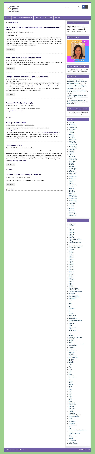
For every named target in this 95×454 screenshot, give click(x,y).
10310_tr (71, 234)
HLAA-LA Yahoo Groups (20, 449)
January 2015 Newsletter (16, 123)
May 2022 (71, 171)
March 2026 (72, 124)
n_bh (70, 364)
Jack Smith (71, 354)
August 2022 (72, 170)
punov (70, 399)
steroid (70, 418)
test (70, 426)
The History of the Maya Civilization (78, 430)
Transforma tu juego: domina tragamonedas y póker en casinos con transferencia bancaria (77, 81)
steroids (71, 420)
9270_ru (71, 281)
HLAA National (8, 449)
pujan (70, 398)
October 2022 (72, 168)
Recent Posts (72, 404)
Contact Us (38, 17)
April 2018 (71, 186)
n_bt (70, 366)
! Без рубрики (72, 224)
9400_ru (71, 286)
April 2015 (71, 210)
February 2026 (72, 126)
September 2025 (73, 127)
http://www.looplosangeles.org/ (51, 132)
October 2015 (72, 200)
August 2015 (72, 203)
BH (69, 301)
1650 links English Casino (75, 242)
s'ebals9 (71, 411)
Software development (74, 415)
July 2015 (71, 205)
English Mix (71, 323)
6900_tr (71, 251)
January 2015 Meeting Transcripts (19, 103)
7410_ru (71, 259)
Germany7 (71, 339)
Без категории (72, 440)
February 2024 (72, 158)
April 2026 (71, 122)
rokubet (71, 410)
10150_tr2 (72, 232)
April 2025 (71, 136)
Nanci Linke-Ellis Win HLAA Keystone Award (23, 58)
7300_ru (71, 256)
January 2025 (72, 141)
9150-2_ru (72, 279)
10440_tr (71, 236)
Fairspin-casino (73, 327)
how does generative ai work (76, 344)
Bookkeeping (72, 308)
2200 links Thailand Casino (75, 246)
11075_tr (71, 241)
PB (69, 379)
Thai (70, 428)
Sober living (72, 413)
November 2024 (73, 144)
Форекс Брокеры (73, 442)
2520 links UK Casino (74, 247)
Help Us (71, 340)
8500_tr (71, 266)
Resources (57, 17)
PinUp (70, 389)
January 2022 (72, 175)
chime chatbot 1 (73, 318)
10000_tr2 (72, 230)
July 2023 (71, 163)
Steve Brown (72, 421)
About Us (7, 17)
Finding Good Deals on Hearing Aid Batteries (23, 175)
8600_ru (71, 268)
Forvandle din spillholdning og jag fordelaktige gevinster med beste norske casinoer (77, 102)
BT (69, 310)
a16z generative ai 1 (74, 290)
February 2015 (72, 213)
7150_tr (71, 252)
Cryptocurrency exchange (75, 320)
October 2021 (72, 178)
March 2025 (72, 137)
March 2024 (72, 156)
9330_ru (71, 285)
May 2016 (71, 188)
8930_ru (71, 276)
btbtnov (71, 312)
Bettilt (70, 300)
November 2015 (73, 198)
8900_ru (71, 273)
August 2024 (72, 149)
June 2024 (71, 151)
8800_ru (71, 271)
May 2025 (71, 134)
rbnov (70, 401)
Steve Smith (72, 423)
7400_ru (71, 257)
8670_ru (71, 269)
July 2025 (71, 131)
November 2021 (73, 176)
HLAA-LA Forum (47, 17)
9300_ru (71, 283)
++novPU (71, 225)
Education (71, 322)
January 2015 (72, 215)
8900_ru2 (71, 274)
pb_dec (71, 381)
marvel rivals (72, 359)
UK (69, 435)
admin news (72, 293)
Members (28, 32)
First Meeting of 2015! (15, 145)
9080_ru (71, 278)
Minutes (10, 117)
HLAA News (82, 66)
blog (70, 306)
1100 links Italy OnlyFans (75, 239)
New (70, 372)
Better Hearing (72, 298)
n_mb (70, 369)
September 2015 (73, 202)
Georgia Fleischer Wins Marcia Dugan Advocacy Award (27, 77)
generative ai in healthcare (75, 337)
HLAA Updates (84, 108)
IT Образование (72, 350)
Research (71, 406)
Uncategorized (72, 437)
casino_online (72, 315)
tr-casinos (71, 431)
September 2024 (73, 148)
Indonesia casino (73, 345)
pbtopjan (71, 384)
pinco (70, 388)
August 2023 (72, 161)
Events (14, 17)
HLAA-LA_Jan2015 (11, 130)
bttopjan (71, 313)
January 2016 (72, 195)
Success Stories (73, 425)
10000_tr (71, 229)
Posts (70, 393)
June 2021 (71, 183)
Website (71, 438)
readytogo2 (72, 403)
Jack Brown (72, 352)
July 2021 (71, 181)
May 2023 (71, 165)
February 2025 (72, 139)
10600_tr (71, 237)
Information (10, 189)
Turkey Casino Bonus (74, 433)
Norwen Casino (73, 377)
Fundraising (71, 333)
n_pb (70, 371)
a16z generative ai (73, 288)
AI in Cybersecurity (73, 295)
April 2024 (71, 154)
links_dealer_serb (73, 357)
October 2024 (72, 146)
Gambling (71, 335)
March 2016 (72, 192)
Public (70, 396)
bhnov (70, 305)
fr (69, 332)
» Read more (10, 49)
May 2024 (71, 153)
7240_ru (71, 254)
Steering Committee (74, 416)
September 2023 (73, 159)
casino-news (72, 317)
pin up (70, 386)
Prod (70, 394)
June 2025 (71, 132)
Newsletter (31, 125)
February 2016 (72, 193)
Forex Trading (72, 330)
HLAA (70, 342)
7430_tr (71, 261)
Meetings (28, 105)
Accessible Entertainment (25, 17)
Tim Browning (21, 32)
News (32, 32)
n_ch (70, 367)
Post (70, 391)
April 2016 (71, 190)
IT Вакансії (71, 349)
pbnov (70, 382)
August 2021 (72, 180)
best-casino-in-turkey (74, 296)
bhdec (70, 303)
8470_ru (71, 264)
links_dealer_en (73, 355)
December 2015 (73, 197)
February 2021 (72, 185)
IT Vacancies (72, 347)
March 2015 (72, 212)
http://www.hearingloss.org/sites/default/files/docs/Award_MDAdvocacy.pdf (38, 85)
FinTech (71, 328)
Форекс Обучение (73, 443)
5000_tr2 (71, 249)
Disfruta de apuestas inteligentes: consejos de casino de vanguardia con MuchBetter (77, 86)
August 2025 (72, 129)
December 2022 (73, 166)
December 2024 (73, 143)
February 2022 (72, 173)
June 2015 (71, 207)
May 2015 (71, 208)
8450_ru (71, 263)
